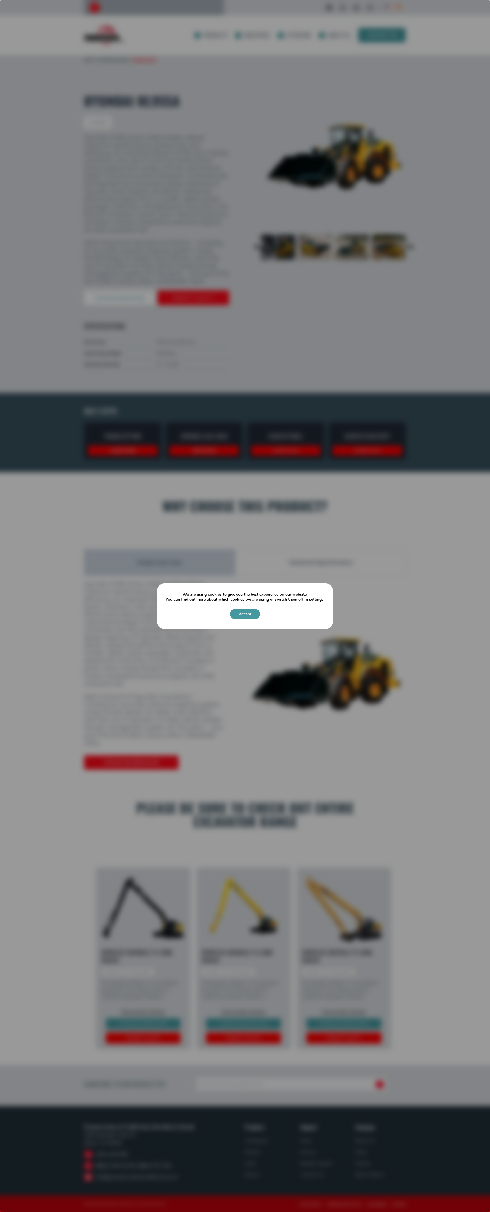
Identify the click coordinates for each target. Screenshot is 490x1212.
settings (316, 599)
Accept (245, 614)
